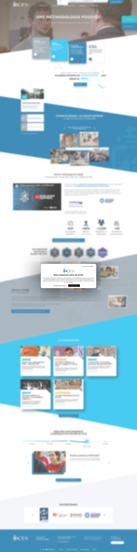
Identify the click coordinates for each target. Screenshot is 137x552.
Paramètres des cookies (60, 285)
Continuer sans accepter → (88, 266)
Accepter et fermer (74, 285)
